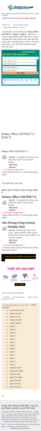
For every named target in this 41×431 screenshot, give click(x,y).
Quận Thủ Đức (15, 387)
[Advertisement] (20, 109)
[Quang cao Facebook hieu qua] (20, 395)
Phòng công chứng (21, 25)
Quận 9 (12, 365)
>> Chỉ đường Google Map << (13, 170)
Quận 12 (13, 336)
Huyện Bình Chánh (17, 310)
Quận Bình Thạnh (16, 371)
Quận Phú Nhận (16, 377)
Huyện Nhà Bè (15, 323)
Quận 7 (12, 355)
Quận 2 (12, 339)
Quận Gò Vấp (15, 374)
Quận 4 (12, 345)
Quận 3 (12, 342)
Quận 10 (13, 329)
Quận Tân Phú (15, 384)
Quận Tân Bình (15, 380)
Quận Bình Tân (15, 368)
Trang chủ (6, 25)
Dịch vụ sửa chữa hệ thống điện (13, 293)
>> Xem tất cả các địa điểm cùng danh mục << (18, 257)
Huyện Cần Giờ (16, 313)
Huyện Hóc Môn (16, 320)
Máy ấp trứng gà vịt (19, 297)
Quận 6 (12, 352)
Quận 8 (12, 361)
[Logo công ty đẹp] (20, 276)
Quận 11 (13, 333)
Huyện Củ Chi (15, 317)
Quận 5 (12, 349)
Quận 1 (12, 326)
